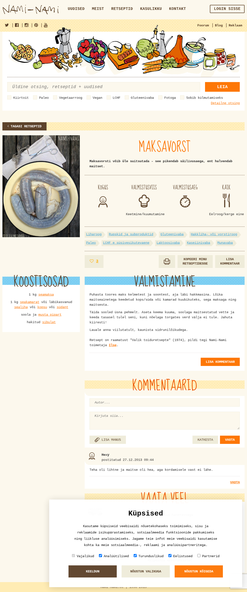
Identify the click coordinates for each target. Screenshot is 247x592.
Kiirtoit (21, 98)
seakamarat (29, 302)
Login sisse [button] (227, 9)
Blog (219, 25)
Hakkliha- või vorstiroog (214, 234)
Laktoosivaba (168, 243)
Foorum (203, 25)
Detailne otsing (225, 103)
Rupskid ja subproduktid (131, 234)
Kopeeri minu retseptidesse (195, 261)
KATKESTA (205, 440)
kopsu (42, 307)
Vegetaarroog (70, 98)
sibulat (49, 322)
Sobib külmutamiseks (204, 98)
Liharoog (94, 234)
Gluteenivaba (142, 98)
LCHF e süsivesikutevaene (126, 243)
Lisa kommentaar (230, 261)
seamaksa (46, 294)
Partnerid (211, 556)
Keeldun (92, 571)
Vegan (97, 98)
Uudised (76, 9)
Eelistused (182, 556)
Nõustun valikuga (145, 571)
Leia (222, 86)
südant (62, 307)
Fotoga (170, 98)
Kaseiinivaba (198, 243)
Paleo (44, 98)
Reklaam (235, 25)
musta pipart (50, 315)
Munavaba (225, 243)
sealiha (21, 307)
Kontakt (177, 9)
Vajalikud (85, 556)
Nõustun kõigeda (198, 571)
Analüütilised (116, 556)
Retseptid (122, 9)
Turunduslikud (151, 556)
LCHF (116, 98)
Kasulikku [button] (151, 9)
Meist (98, 9)
